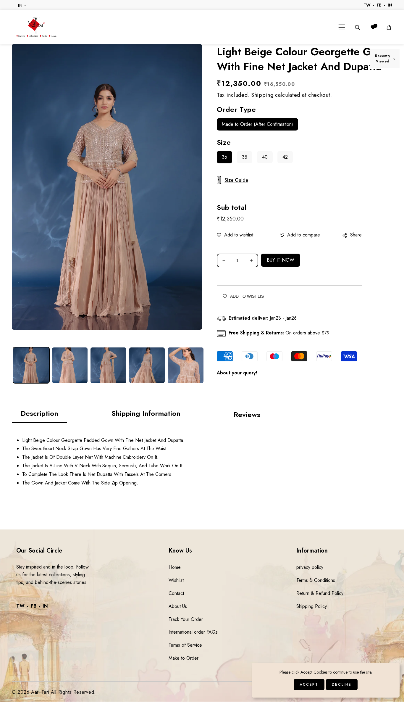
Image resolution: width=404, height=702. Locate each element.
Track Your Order (186, 619)
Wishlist (176, 580)
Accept (309, 684)
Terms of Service (185, 645)
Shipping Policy (311, 606)
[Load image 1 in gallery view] (31, 365)
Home (175, 567)
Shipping (262, 95)
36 (224, 157)
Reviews (247, 414)
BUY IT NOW (280, 260)
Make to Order (183, 658)
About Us (178, 606)
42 (285, 157)
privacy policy (309, 567)
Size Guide (236, 180)
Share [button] (356, 234)
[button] (341, 27)
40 (265, 157)
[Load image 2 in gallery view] (70, 365)
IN (20, 5)
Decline (342, 684)
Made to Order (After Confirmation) (257, 124)
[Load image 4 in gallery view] (147, 365)
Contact (176, 593)
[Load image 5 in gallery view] (185, 365)
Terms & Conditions (315, 580)
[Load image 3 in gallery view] (108, 365)
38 (244, 157)
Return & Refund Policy (319, 593)
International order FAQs (193, 632)
